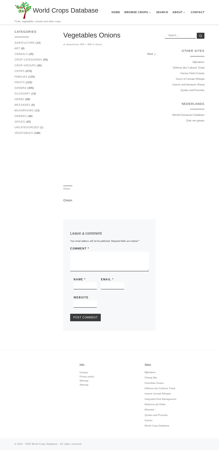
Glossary (22, 93)
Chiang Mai (151, 377)
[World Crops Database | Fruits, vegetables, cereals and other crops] (23, 9)
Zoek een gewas (195, 120)
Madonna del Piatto (155, 404)
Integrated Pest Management (160, 399)
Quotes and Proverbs (192, 90)
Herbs (19, 99)
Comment (79, 248)
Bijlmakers (198, 62)
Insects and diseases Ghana (188, 84)
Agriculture (25, 42)
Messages (22, 104)
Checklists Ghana (154, 383)
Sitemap (84, 380)
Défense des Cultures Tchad (188, 67)
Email (107, 279)
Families (21, 76)
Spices (20, 121)
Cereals (21, 54)
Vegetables (24, 132)
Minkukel (149, 409)
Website (81, 297)
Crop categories (28, 59)
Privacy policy (87, 376)
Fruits (20, 82)
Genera (21, 87)
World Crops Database (157, 425)
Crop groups (25, 65)
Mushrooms (24, 110)
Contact (84, 372)
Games (148, 420)
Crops (20, 71)
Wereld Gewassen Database (188, 114)
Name (80, 279)
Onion (98, 44)
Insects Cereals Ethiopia (158, 393)
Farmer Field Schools (192, 73)
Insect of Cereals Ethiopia (190, 78)
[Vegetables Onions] (109, 120)
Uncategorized (27, 127)
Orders (21, 116)
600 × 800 (85, 44)
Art (17, 48)
